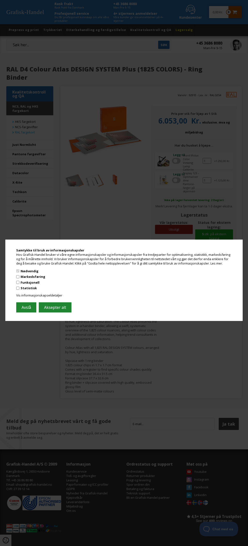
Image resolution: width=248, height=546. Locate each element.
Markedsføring (33, 276)
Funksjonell (30, 282)
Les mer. (216, 263)
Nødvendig (30, 271)
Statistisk (29, 288)
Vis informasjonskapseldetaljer (39, 295)
